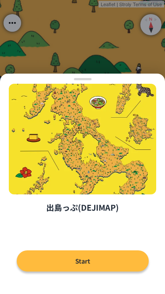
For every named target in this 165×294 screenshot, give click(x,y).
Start (82, 261)
